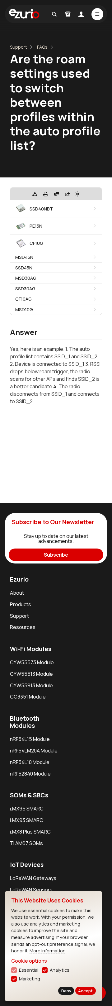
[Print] (46, 194)
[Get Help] (57, 194)
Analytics (59, 970)
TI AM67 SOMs (26, 843)
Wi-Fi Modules (30, 649)
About (17, 592)
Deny (66, 991)
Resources (22, 627)
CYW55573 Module (32, 662)
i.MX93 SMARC (26, 820)
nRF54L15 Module (30, 739)
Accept (85, 991)
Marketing (29, 979)
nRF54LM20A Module (34, 750)
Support (18, 47)
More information (48, 951)
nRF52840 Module (30, 773)
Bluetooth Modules (25, 722)
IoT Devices (27, 865)
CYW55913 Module (31, 685)
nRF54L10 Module (29, 762)
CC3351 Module (28, 696)
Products (20, 604)
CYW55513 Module (31, 673)
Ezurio (19, 579)
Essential (28, 970)
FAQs (42, 47)
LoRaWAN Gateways (33, 878)
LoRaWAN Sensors (31, 889)
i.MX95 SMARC (27, 808)
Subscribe (56, 554)
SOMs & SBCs (29, 795)
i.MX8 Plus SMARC (30, 831)
